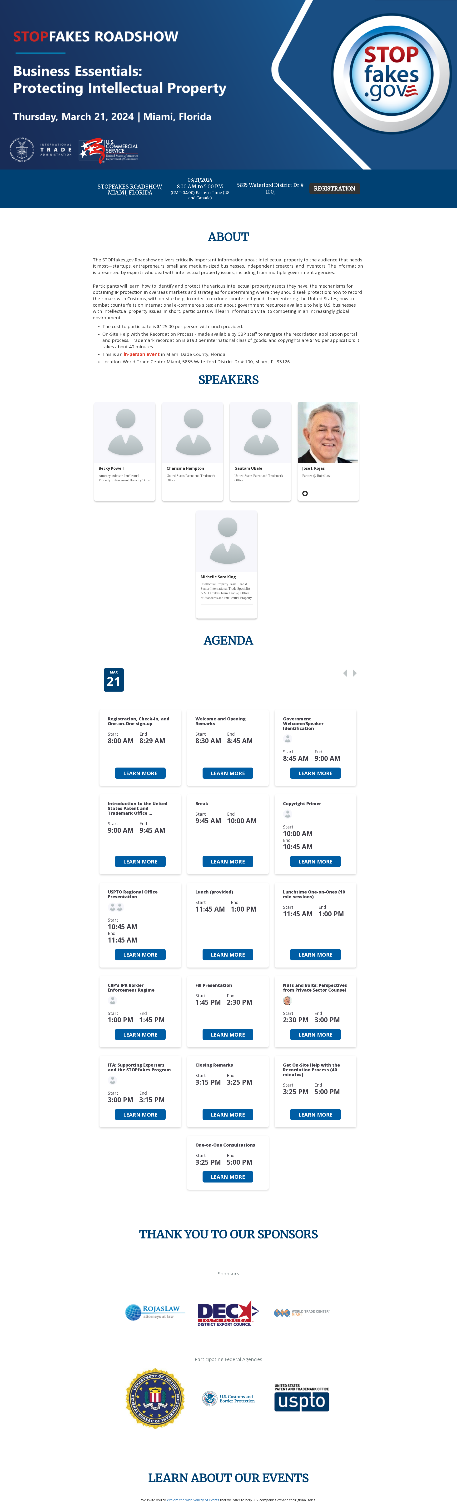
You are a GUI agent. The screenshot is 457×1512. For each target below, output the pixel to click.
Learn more (140, 773)
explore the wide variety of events (193, 1500)
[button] (346, 672)
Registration (334, 188)
